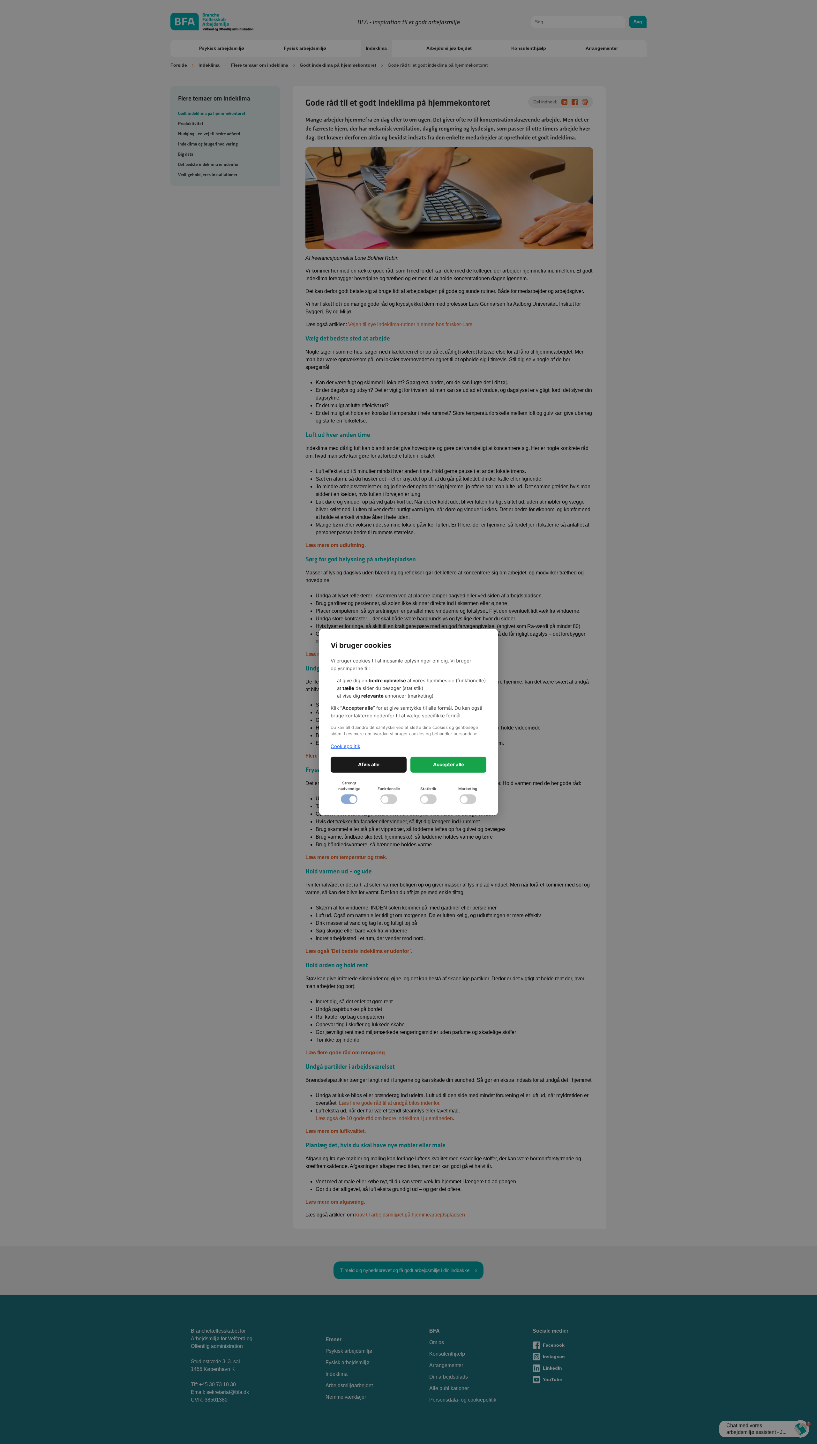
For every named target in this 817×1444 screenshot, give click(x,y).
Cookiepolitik (345, 746)
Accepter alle (448, 764)
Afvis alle (368, 764)
